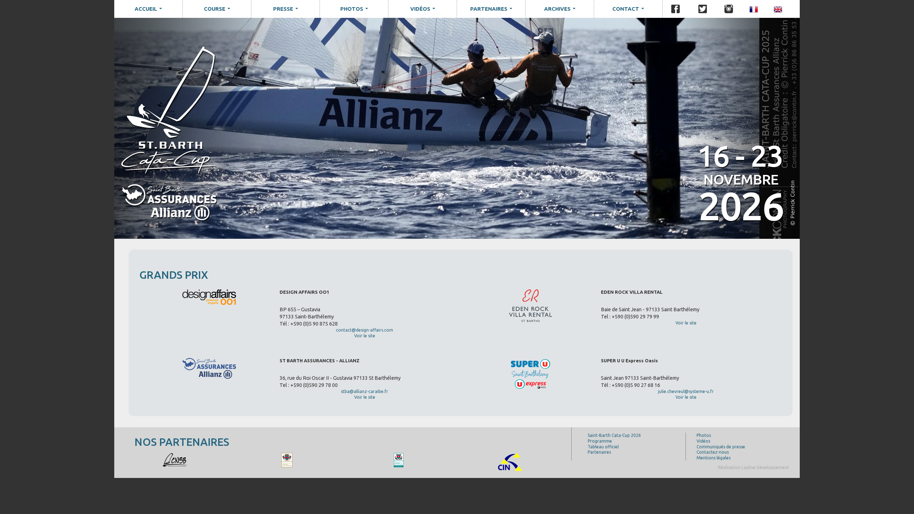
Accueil (150, 11)
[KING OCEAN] (175, 459)
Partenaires (492, 11)
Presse (287, 11)
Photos (355, 11)
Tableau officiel (603, 446)
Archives (561, 11)
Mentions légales (713, 457)
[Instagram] (728, 9)
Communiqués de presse (721, 446)
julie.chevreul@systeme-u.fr (686, 391)
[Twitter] (702, 9)
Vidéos (424, 11)
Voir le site (364, 335)
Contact (629, 11)
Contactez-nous (713, 452)
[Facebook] (675, 9)
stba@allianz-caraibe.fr (364, 391)
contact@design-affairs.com (364, 330)
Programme (600, 441)
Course (218, 11)
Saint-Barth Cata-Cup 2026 (614, 435)
